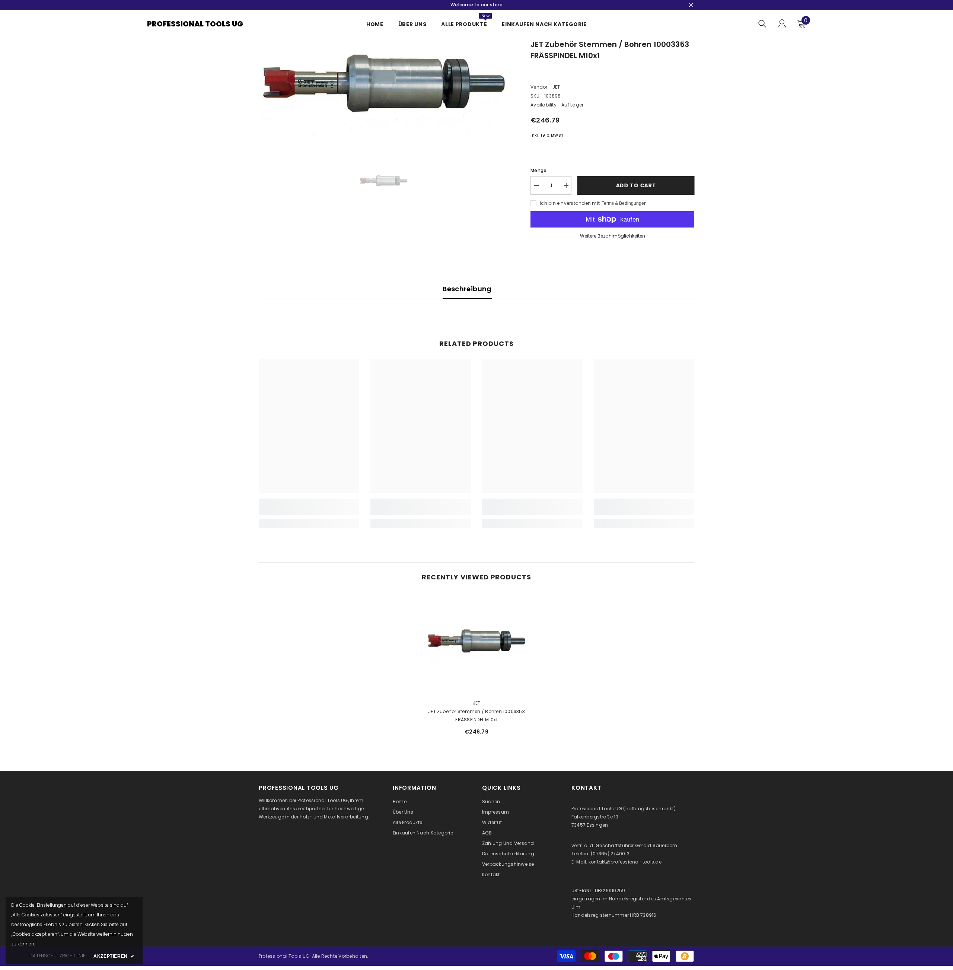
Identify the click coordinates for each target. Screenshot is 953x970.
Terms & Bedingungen (624, 203)
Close (691, 5)
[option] (384, 88)
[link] (309, 511)
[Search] (762, 24)
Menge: (539, 170)
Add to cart (636, 185)
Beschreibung (467, 288)
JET (556, 87)
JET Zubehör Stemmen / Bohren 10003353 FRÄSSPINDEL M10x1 (476, 715)
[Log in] (782, 23)
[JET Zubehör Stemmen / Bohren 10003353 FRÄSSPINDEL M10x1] (476, 643)
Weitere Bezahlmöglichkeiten (612, 236)
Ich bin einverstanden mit (570, 203)
